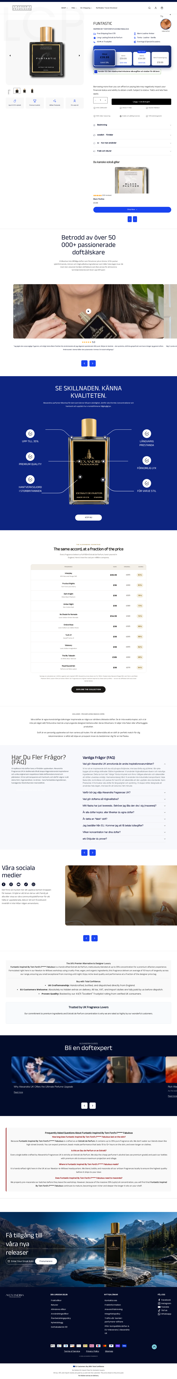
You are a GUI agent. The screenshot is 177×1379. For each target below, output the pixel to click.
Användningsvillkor (60, 1313)
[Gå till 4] (32, 91)
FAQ (73, 8)
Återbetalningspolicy (61, 1318)
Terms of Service (72, 1351)
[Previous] (84, 363)
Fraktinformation (113, 1304)
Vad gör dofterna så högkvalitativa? (101, 799)
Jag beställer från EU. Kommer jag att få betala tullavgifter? (113, 826)
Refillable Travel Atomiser (106, 8)
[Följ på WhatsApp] (33, 884)
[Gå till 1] (9, 91)
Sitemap (109, 1351)
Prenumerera (45, 1261)
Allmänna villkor (58, 1309)
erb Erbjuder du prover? (95, 839)
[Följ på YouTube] (18, 884)
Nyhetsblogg (57, 1322)
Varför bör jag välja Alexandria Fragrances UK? (107, 793)
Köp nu (88, 517)
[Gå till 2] (16, 91)
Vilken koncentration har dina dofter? (102, 832)
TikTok (164, 1310)
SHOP (63, 8)
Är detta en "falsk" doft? (95, 819)
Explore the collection (88, 689)
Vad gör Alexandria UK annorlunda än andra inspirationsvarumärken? (118, 764)
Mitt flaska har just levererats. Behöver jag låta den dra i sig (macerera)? (119, 806)
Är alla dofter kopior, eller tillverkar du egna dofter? (108, 812)
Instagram (166, 1303)
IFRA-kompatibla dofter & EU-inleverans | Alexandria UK (117, 1330)
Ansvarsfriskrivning (113, 1309)
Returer (54, 1304)
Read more (18, 1092)
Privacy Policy (92, 1351)
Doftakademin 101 (59, 1327)
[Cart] (162, 8)
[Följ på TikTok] (26, 884)
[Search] (149, 8)
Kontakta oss (111, 1300)
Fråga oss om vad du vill (30, 790)
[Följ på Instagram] (11, 884)
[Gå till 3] (24, 91)
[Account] (155, 8)
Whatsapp (166, 1313)
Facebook (166, 1300)
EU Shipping (85, 8)
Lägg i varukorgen (141, 102)
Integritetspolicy (112, 1313)
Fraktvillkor (56, 1300)
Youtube (165, 1307)
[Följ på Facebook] (3, 884)
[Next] (92, 363)
